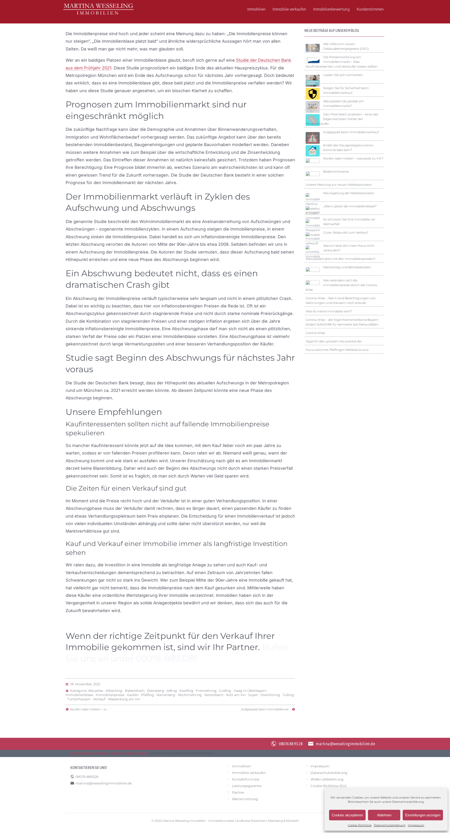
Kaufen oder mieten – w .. (88, 709)
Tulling (288, 695)
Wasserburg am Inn (124, 699)
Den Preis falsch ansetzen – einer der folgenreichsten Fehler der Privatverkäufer (342, 118)
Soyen (253, 695)
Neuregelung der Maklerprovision (348, 193)
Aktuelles (95, 691)
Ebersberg (155, 691)
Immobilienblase (79, 695)
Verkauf (99, 699)
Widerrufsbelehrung (327, 779)
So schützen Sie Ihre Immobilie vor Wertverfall (349, 221)
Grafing (225, 691)
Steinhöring (270, 695)
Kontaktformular (246, 779)
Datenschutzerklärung (408, 801)
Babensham (135, 691)
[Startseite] (98, 9)
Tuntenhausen (78, 699)
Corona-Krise (315, 333)
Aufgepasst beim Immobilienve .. (266, 709)
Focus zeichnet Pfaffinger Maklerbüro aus (337, 350)
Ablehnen (384, 815)
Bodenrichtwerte (336, 171)
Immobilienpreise (110, 695)
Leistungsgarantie (247, 786)
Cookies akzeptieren (347, 815)
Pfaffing (147, 695)
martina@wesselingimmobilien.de (345, 743)
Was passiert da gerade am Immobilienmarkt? (343, 103)
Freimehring (206, 691)
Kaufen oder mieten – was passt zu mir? (353, 158)
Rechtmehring (190, 695)
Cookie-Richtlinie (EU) (328, 786)
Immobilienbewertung (331, 8)
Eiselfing (186, 691)
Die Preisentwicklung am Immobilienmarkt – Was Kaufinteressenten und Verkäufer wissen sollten (342, 61)
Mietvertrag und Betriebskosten (347, 267)
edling (172, 691)
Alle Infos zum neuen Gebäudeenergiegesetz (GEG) (346, 46)
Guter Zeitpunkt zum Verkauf (345, 232)
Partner (238, 792)
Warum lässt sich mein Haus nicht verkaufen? (348, 248)
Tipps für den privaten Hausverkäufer (334, 341)
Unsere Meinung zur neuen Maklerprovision (339, 184)
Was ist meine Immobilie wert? (329, 311)
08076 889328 (86, 777)
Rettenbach (213, 695)
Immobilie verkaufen (289, 8)
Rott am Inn (236, 695)
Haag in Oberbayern (250, 691)
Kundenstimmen (370, 8)
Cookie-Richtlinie (359, 825)
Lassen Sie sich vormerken (343, 75)
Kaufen (133, 695)
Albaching (114, 691)
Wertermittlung (245, 799)
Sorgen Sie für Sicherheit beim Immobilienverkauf (346, 90)
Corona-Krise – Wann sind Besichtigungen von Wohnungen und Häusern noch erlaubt (341, 300)
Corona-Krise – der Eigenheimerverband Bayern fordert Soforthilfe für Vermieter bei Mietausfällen (342, 322)
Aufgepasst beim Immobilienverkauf (351, 132)
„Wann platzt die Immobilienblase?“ (350, 206)
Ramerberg (166, 695)
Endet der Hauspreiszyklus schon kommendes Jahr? (348, 147)
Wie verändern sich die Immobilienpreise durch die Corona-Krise (342, 285)
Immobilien (256, 8)
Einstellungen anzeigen (422, 815)
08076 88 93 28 (291, 743)
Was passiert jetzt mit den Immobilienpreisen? (340, 259)
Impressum (416, 825)
